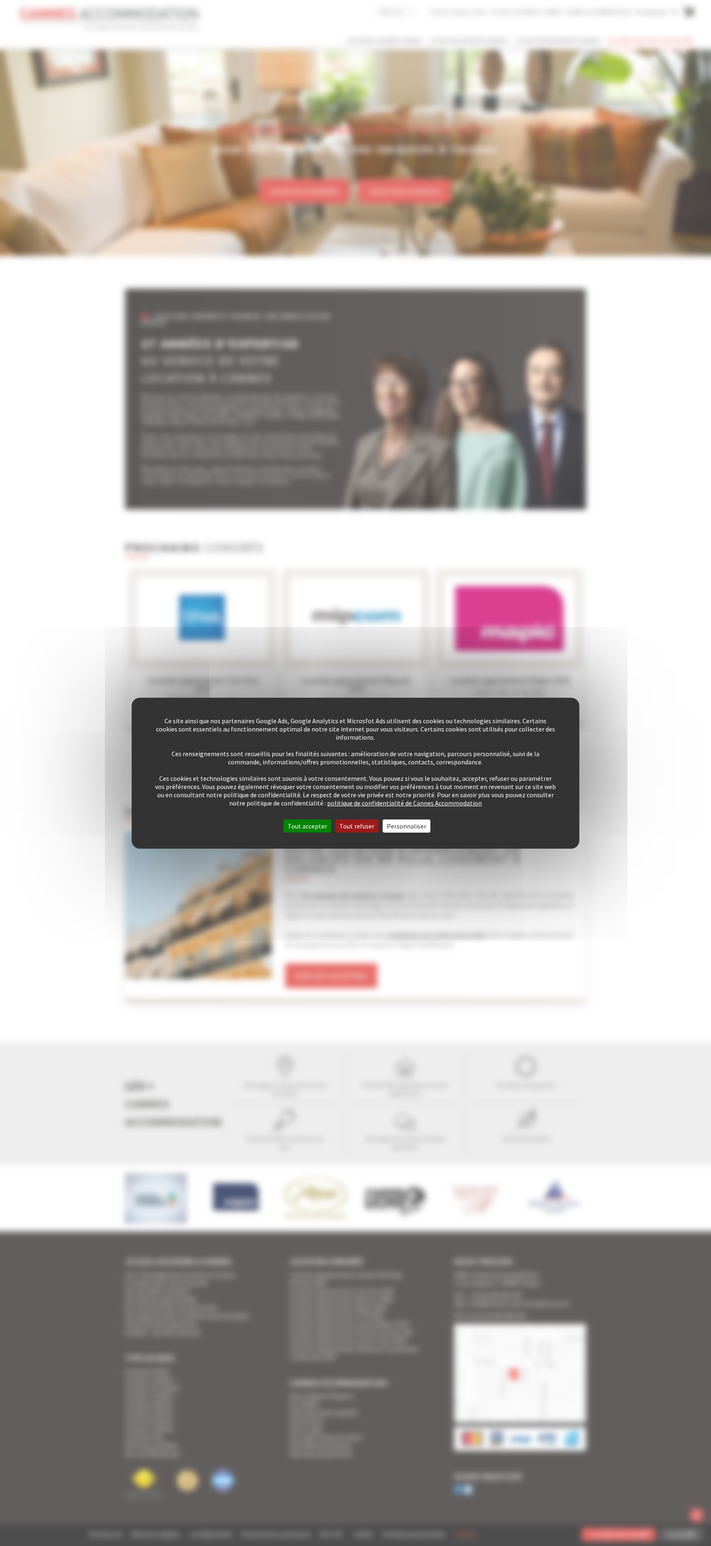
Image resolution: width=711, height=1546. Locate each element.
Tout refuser (356, 826)
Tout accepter (307, 826)
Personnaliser (406, 826)
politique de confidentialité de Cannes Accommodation (404, 803)
